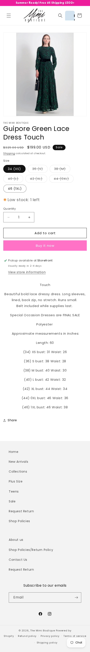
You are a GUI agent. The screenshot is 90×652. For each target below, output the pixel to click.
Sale (12, 501)
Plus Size (15, 481)
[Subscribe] (76, 597)
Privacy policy (50, 636)
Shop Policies (19, 521)
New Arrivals (18, 461)
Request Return (21, 511)
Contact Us (18, 559)
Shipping (9, 153)
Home (13, 452)
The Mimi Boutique (42, 630)
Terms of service (74, 636)
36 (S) (40, 169)
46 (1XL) (15, 188)
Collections (18, 471)
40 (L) (15, 179)
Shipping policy (47, 642)
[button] (9, 15)
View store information (27, 272)
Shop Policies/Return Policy (31, 550)
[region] (45, 3)
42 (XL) (38, 179)
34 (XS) (14, 169)
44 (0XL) (64, 179)
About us (16, 540)
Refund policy (27, 636)
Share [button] (12, 420)
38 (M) (62, 169)
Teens (14, 491)
